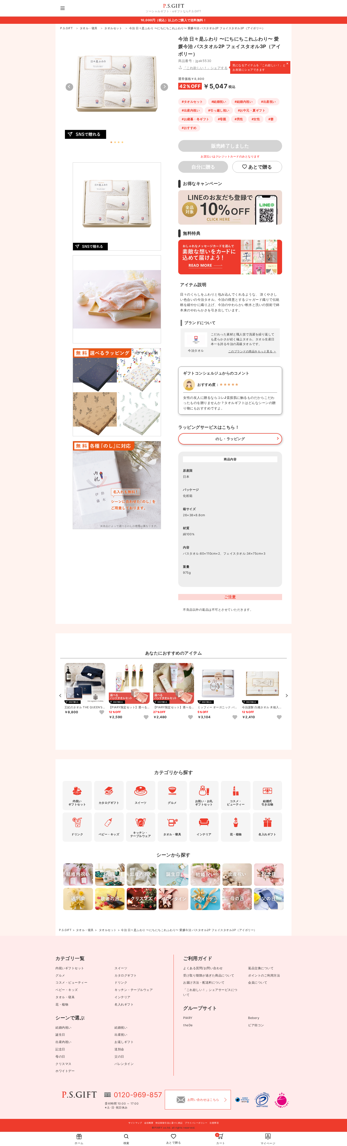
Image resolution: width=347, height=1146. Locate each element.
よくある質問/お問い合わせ (203, 968)
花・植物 (61, 1004)
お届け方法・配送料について (204, 982)
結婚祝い (120, 1027)
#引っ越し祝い (218, 110)
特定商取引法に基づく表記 (169, 1122)
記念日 (60, 1049)
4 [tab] (122, 142)
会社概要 (148, 1122)
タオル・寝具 (85, 930)
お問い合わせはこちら (203, 1099)
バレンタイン (124, 1064)
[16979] (279, 717)
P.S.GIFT (65, 930)
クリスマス (63, 1064)
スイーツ (120, 968)
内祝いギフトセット (69, 968)
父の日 (119, 1056)
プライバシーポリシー (196, 1122)
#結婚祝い (219, 101)
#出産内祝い (191, 110)
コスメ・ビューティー (71, 982)
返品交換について (261, 968)
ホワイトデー (65, 1071)
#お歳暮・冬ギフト (195, 119)
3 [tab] (118, 142)
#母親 (222, 119)
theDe (188, 1025)
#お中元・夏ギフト (252, 110)
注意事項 (214, 1122)
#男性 (239, 119)
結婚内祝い (63, 1027)
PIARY (188, 1018)
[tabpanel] (117, 87)
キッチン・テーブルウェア (133, 990)
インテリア (122, 997)
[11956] (101, 712)
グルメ (60, 975)
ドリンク (120, 982)
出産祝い (120, 1034)
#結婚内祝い (244, 101)
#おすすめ (189, 128)
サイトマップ (135, 1122)
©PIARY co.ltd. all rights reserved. (173, 1127)
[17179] (235, 717)
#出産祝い (268, 101)
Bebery (253, 1018)
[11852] (190, 717)
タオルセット (108, 930)
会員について (257, 982)
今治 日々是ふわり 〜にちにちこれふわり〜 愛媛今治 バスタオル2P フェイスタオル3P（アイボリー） (189, 930)
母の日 (60, 1056)
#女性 (256, 119)
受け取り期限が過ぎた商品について (208, 975)
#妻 (271, 119)
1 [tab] (111, 142)
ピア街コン (256, 1025)
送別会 (119, 1049)
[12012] (146, 717)
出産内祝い (63, 1042)
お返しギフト (124, 1042)
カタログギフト (125, 975)
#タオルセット (192, 101)
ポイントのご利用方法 (264, 975)
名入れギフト (124, 1004)
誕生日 (60, 1034)
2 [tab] (115, 142)
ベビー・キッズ (66, 990)
